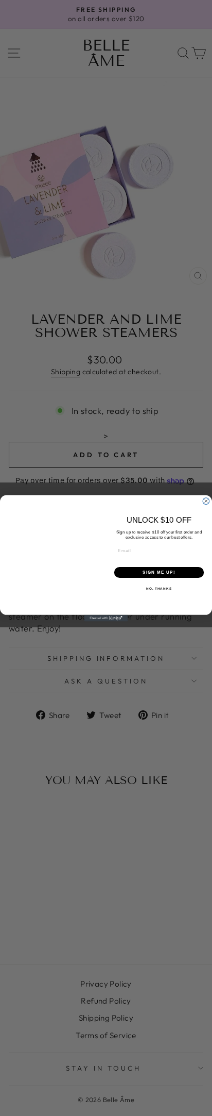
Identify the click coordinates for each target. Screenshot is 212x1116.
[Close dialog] (206, 500)
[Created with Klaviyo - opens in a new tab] (106, 617)
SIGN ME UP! (159, 572)
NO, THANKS (159, 588)
